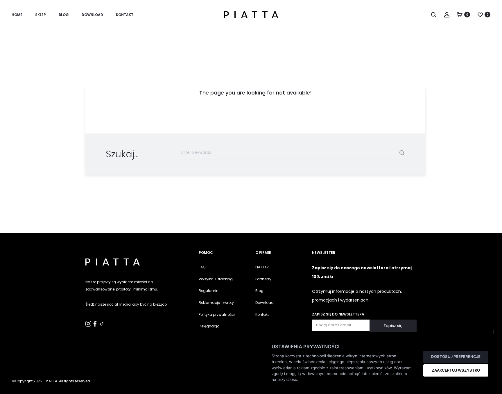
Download (92, 14)
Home (17, 14)
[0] (460, 14)
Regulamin (208, 290)
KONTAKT (124, 14)
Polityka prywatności (217, 314)
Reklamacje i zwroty (216, 302)
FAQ (202, 267)
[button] (7, 386)
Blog (64, 14)
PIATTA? (262, 267)
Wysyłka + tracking (216, 279)
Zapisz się (393, 326)
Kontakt (262, 314)
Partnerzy (263, 279)
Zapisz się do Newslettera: (338, 314)
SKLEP (40, 14)
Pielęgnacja (209, 326)
